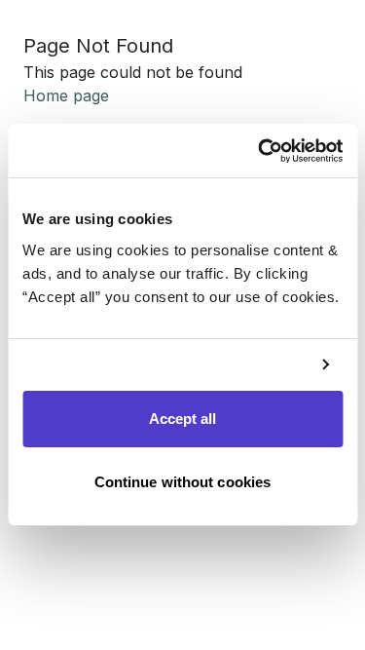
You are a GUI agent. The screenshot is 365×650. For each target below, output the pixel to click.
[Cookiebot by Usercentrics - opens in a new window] (260, 151)
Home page (66, 95)
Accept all (183, 418)
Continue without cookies (182, 482)
